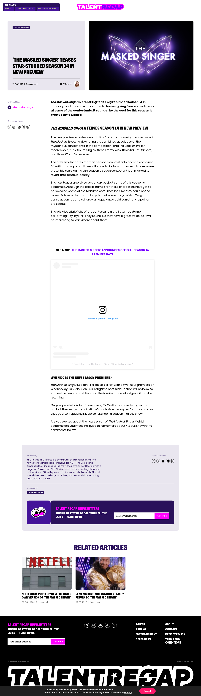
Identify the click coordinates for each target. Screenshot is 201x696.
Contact (171, 629)
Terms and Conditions (173, 641)
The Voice (9, 9)
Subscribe (161, 516)
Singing (141, 629)
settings (128, 692)
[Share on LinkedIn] (23, 127)
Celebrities (143, 639)
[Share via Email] (28, 127)
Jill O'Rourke (33, 459)
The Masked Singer (21, 28)
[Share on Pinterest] (19, 127)
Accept (147, 691)
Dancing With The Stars (48, 9)
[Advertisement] (102, 235)
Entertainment (146, 634)
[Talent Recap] (100, 7)
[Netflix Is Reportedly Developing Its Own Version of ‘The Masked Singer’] (47, 573)
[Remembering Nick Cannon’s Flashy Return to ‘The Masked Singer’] (101, 573)
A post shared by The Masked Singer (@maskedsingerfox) (102, 364)
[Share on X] (14, 127)
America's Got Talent (25, 9)
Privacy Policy (175, 634)
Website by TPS (185, 661)
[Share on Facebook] (9, 127)
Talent (140, 624)
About (169, 624)
